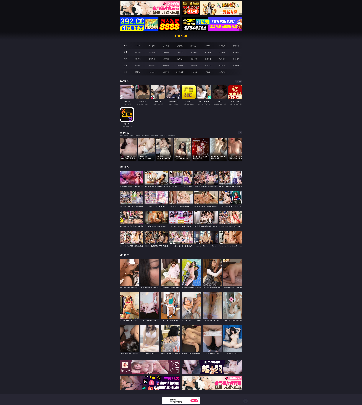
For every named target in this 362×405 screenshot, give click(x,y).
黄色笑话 (222, 66)
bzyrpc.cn (181, 36)
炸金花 (208, 46)
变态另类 (236, 52)
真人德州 (152, 46)
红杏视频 (194, 72)
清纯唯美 (208, 59)
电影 (125, 52)
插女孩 (137, 72)
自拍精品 (166, 52)
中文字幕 (208, 52)
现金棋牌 (222, 46)
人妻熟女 (222, 52)
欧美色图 (166, 59)
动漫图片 (180, 59)
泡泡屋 (208, 72)
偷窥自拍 (138, 59)
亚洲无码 (138, 52)
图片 (125, 59)
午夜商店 (152, 72)
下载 (240, 133)
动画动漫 (180, 52)
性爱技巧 (236, 66)
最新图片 (124, 254)
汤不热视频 (180, 72)
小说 (125, 65)
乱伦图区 (222, 59)
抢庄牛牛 (236, 46)
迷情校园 (194, 66)
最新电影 (124, 167)
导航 (125, 72)
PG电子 (137, 46)
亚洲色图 (152, 59)
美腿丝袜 (194, 59)
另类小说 (208, 66)
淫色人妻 (166, 66)
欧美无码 (152, 52)
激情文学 (138, 66)
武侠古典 (180, 66)
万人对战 (166, 46)
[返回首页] (245, 401)
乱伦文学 (152, 66)
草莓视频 (166, 72)
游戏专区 (180, 46)
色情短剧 (222, 72)
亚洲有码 (194, 52)
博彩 (125, 45)
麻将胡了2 (193, 46)
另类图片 (236, 59)
